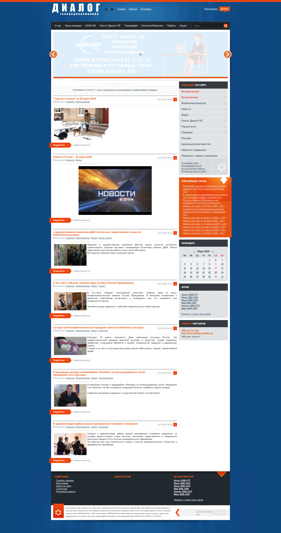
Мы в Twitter (106, 9)
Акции (183, 25)
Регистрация (62, 483)
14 (203, 268)
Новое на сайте (63, 486)
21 (203, 272)
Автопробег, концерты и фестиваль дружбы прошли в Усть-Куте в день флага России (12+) (204, 189)
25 (185, 276)
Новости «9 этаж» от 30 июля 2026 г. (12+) (204, 221)
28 (203, 276)
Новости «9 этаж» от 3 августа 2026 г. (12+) (204, 227)
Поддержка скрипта (65, 491)
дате (99, 90)
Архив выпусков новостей (196, 144)
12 (191, 268)
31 (222, 276)
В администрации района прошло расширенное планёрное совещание (95, 423)
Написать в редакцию (193, 150)
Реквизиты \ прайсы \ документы (199, 155)
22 (209, 272)
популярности (109, 90)
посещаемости (125, 90)
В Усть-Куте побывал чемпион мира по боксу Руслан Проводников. (93, 282)
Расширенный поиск (191, 166)
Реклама (186, 138)
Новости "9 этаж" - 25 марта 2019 (72, 156)
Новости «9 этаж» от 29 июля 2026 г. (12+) (204, 206)
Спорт (102, 286)
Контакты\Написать (152, 25)
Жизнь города (105, 238)
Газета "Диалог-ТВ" (110, 25)
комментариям (140, 90)
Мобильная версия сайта (193, 171)
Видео (79, 160)
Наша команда (73, 25)
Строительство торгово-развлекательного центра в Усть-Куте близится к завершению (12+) (204, 212)
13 (197, 268)
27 (197, 276)
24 (222, 272)
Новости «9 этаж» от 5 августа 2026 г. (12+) (204, 230)
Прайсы (171, 25)
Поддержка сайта (190, 163)
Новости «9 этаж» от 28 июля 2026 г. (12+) (204, 233)
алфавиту (152, 90)
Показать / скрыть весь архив (196, 314)
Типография (131, 25)
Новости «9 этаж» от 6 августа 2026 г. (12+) (204, 218)
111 (59, 511)
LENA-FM (90, 25)
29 (209, 276)
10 (222, 264)
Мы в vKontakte (112, 9)
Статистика (61, 489)
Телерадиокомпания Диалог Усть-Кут (76, 8)
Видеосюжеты (83, 102)
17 (222, 268)
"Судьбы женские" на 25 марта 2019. (75, 98)
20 (197, 272)
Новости (70, 102)
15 (209, 268)
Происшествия (106, 378)
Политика (103, 427)
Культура (103, 331)
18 (185, 272)
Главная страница (65, 480)
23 (216, 272)
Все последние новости (193, 168)
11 (185, 268)
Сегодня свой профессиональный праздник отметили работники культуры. (98, 327)
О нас (58, 25)
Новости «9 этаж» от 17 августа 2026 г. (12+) (205, 224)
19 (191, 272)
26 (191, 276)
